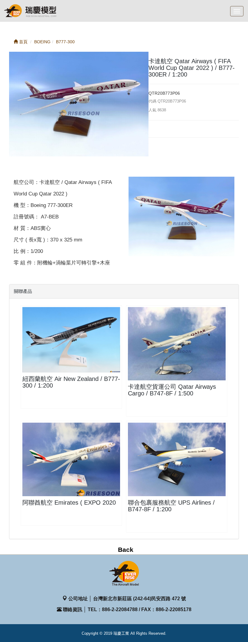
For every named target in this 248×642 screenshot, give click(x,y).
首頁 (23, 41)
